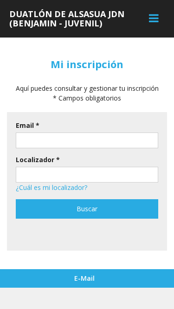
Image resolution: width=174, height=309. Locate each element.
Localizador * (38, 159)
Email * (27, 125)
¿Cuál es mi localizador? (51, 187)
